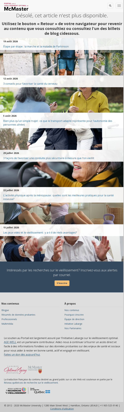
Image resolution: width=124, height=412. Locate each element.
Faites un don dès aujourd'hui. (22, 354)
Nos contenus (71, 310)
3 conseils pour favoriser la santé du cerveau (30, 83)
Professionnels (9, 319)
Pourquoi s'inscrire (74, 314)
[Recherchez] (110, 5)
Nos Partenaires (72, 328)
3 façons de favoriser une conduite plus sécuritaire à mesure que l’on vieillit (48, 158)
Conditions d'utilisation (62, 408)
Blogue (5, 310)
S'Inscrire (62, 283)
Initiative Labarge (73, 323)
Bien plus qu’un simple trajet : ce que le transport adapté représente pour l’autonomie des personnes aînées (57, 122)
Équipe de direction (74, 319)
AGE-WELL (10, 342)
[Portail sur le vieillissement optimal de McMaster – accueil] (15, 368)
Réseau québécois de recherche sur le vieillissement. (31, 382)
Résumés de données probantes (18, 314)
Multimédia (7, 323)
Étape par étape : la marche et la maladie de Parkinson (36, 46)
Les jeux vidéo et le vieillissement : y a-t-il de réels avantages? (40, 232)
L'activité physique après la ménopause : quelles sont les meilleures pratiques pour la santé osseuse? (58, 197)
